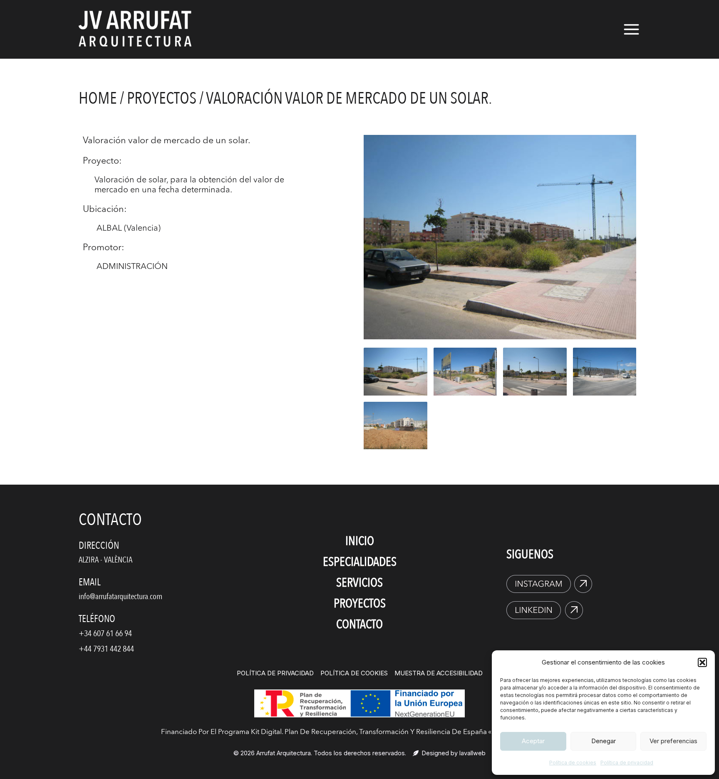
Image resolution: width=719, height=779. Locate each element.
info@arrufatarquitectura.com (120, 596)
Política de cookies (572, 762)
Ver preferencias (673, 741)
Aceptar (533, 741)
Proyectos (161, 98)
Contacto (359, 624)
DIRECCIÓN (99, 546)
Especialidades (360, 561)
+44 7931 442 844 (106, 649)
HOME (98, 98)
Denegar (603, 741)
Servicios (359, 582)
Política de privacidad (626, 762)
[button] (702, 662)
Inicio (359, 541)
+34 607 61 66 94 (105, 633)
